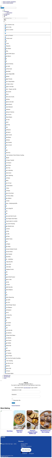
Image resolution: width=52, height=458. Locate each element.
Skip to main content (8, 3)
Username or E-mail (16, 390)
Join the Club (7, 376)
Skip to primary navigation (9, 1)
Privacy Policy (24, 443)
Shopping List (7, 375)
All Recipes (6, 11)
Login (5, 378)
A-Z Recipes (7, 14)
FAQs (22, 447)
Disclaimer (23, 445)
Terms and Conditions (26, 446)
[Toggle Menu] (1, 5)
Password (14, 394)
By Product (9, 12)
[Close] (1, 380)
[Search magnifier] (5, 20)
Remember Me (16, 400)
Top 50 (5, 15)
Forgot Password (16, 405)
